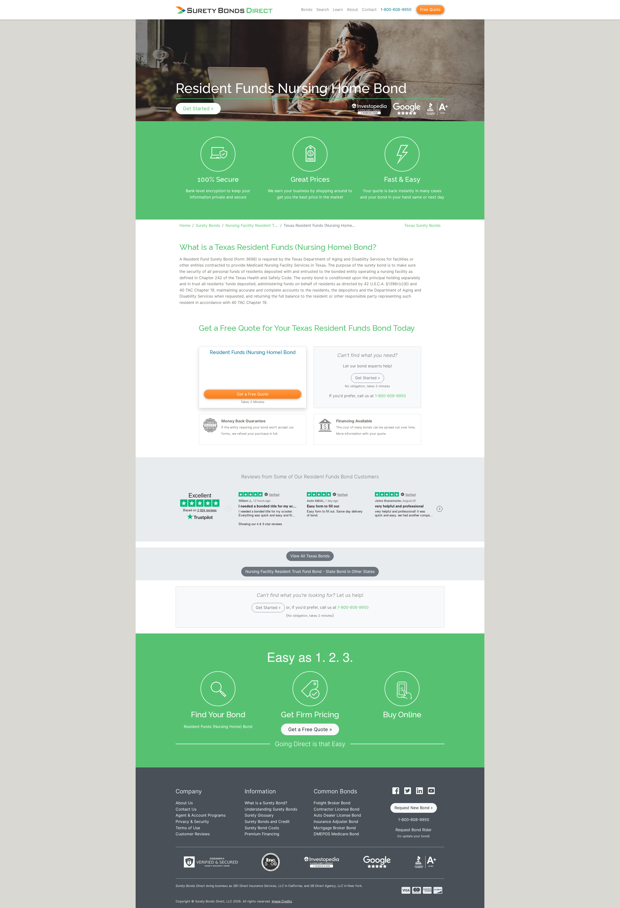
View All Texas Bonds (310, 555)
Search (322, 9)
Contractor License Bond (336, 809)
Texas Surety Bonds (422, 225)
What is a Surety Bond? (266, 802)
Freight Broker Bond (332, 802)
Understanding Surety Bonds (271, 809)
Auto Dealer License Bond (337, 815)
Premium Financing (262, 833)
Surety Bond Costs (262, 827)
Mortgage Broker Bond (335, 827)
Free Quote (430, 9)
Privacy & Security (192, 821)
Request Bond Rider (413, 829)
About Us (184, 802)
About (352, 9)
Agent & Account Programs (200, 815)
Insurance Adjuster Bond (336, 821)
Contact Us (186, 809)
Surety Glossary (259, 815)
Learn (338, 9)
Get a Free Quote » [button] (310, 729)
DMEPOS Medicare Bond (336, 833)
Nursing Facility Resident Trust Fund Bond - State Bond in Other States (310, 571)
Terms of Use (188, 827)
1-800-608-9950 (395, 9)
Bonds (306, 9)
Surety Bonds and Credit (267, 821)
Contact (369, 9)
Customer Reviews (193, 833)
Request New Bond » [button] (414, 807)
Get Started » (198, 108)
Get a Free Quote (252, 394)
